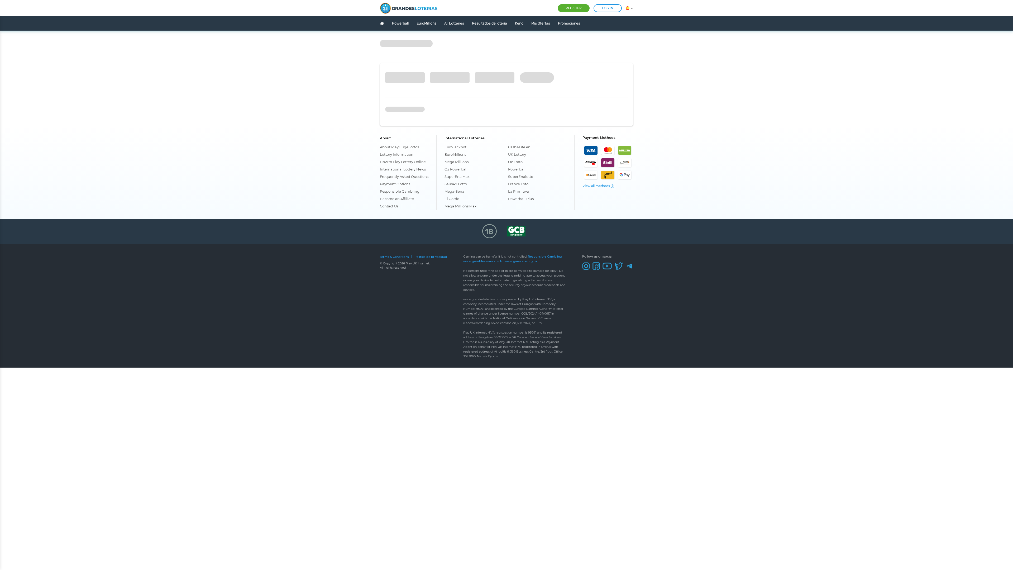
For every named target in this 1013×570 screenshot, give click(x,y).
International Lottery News (403, 169)
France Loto (518, 184)
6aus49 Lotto (456, 184)
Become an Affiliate (397, 199)
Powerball (516, 169)
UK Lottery (517, 154)
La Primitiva (518, 191)
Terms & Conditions (394, 257)
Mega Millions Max (460, 206)
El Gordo (452, 199)
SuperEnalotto (520, 176)
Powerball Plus (521, 199)
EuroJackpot (455, 147)
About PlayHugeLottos (399, 147)
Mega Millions (457, 162)
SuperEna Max (457, 176)
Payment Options (395, 184)
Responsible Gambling (399, 191)
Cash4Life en (519, 147)
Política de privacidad (430, 257)
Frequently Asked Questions (404, 176)
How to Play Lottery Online (403, 162)
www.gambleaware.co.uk (482, 261)
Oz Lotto (515, 162)
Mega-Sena (454, 191)
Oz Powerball (456, 169)
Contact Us (389, 206)
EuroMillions (455, 154)
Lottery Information (396, 154)
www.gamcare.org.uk (520, 261)
